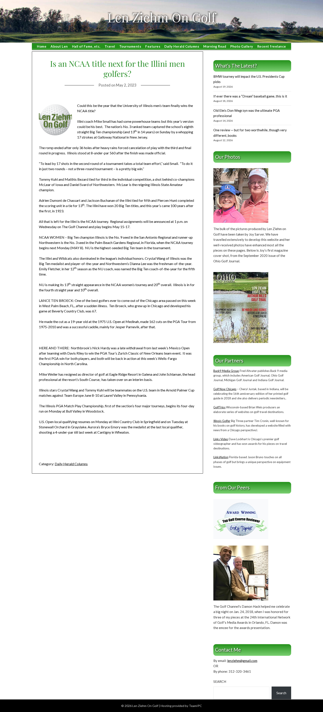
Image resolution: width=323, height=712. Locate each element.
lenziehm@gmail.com (242, 661)
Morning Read (214, 46)
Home (41, 46)
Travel (110, 46)
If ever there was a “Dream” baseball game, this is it (250, 96)
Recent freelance (271, 46)
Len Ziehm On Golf (161, 17)
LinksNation (220, 457)
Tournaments (130, 46)
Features (152, 46)
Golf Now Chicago (224, 389)
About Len (59, 46)
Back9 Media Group (226, 371)
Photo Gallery (241, 46)
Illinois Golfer (221, 421)
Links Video (220, 439)
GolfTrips (219, 407)
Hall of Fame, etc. (86, 46)
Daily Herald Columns (181, 46)
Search (219, 681)
